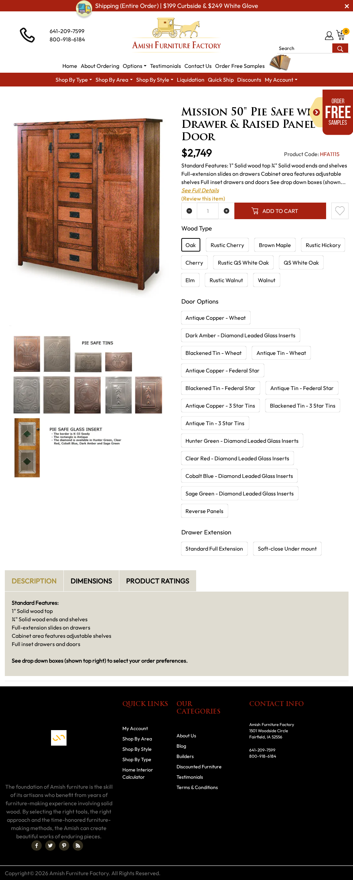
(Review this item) (203, 198)
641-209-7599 (67, 31)
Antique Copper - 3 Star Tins (220, 405)
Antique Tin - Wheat (281, 352)
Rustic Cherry (227, 245)
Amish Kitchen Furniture (98, 99)
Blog (181, 746)
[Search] (340, 48)
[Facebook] (36, 845)
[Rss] (78, 845)
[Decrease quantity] (189, 211)
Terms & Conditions (197, 787)
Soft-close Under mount (287, 548)
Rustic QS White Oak (243, 262)
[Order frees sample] (331, 112)
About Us (186, 736)
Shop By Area (47, 99)
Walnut (266, 280)
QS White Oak (301, 262)
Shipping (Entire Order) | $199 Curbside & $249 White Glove (176, 6)
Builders (185, 756)
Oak (190, 245)
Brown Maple (275, 245)
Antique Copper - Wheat (215, 317)
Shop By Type (136, 759)
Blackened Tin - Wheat (213, 352)
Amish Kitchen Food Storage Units (172, 99)
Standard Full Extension (214, 548)
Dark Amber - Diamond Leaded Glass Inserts (240, 335)
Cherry (194, 262)
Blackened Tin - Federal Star (220, 388)
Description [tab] (34, 580)
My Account (135, 728)
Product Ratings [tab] (157, 580)
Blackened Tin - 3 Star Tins (302, 405)
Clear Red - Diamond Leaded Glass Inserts (237, 458)
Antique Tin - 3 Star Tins (214, 423)
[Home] (16, 99)
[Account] (330, 35)
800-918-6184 (67, 39)
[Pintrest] (64, 845)
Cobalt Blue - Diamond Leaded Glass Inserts (239, 475)
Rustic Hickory (323, 245)
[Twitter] (50, 845)
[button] (134, 66)
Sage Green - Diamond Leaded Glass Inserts (239, 493)
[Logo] (176, 35)
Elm (190, 280)
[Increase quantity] (226, 211)
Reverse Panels (204, 511)
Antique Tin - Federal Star (302, 388)
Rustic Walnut (226, 280)
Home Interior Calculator (137, 773)
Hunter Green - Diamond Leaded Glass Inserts (242, 440)
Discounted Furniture (199, 767)
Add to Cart (280, 210)
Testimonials (189, 777)
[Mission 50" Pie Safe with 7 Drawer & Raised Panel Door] (88, 204)
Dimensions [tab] (91, 580)
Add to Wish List (340, 211)
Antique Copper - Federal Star (222, 370)
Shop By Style (137, 749)
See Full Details (200, 190)
